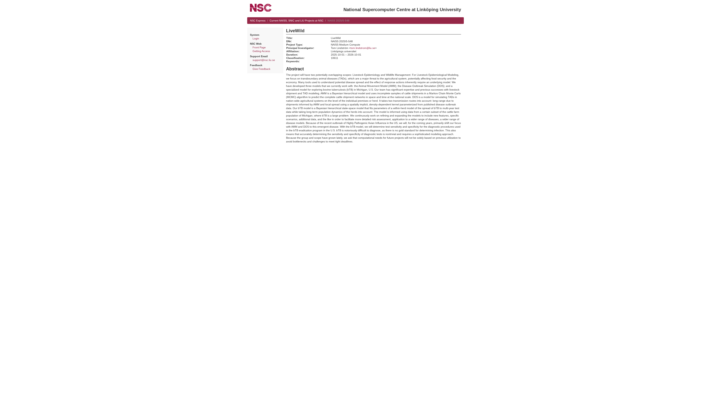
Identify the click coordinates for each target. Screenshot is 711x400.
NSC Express (258, 20)
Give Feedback (261, 68)
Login (256, 38)
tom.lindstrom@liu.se (363, 47)
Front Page (259, 47)
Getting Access (261, 51)
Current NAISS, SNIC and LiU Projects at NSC (296, 20)
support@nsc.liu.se (264, 60)
